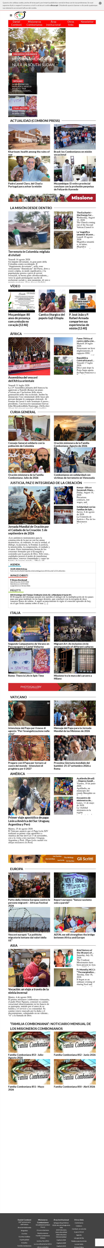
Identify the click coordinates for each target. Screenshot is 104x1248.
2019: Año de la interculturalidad (61, 1231)
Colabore (79, 1226)
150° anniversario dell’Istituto (24, 1223)
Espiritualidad (24, 1240)
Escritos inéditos (24, 1237)
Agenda (79, 1235)
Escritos (24, 1234)
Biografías (24, 1230)
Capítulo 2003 (61, 1240)
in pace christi (19, 577)
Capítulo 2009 (61, 1243)
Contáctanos (79, 1223)
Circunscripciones (43, 1230)
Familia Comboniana (24, 1246)
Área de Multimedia (24, 1227)
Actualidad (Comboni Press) (43, 1226)
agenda (15, 564)
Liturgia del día (79, 1238)
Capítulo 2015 (61, 1246)
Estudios (24, 1243)
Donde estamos (42, 1233)
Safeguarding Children (61, 1223)
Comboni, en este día (79, 1229)
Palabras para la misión (79, 1241)
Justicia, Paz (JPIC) (43, 1241)
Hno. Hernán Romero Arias (22, 582)
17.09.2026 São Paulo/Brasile (23, 569)
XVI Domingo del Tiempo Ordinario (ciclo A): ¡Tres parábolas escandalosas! (44, 597)
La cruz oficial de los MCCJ (43, 1244)
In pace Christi (79, 1232)
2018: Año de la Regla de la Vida (61, 1226)
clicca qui (54, 5)
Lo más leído (79, 1244)
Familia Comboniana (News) (43, 1237)
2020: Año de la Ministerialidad (61, 1236)
